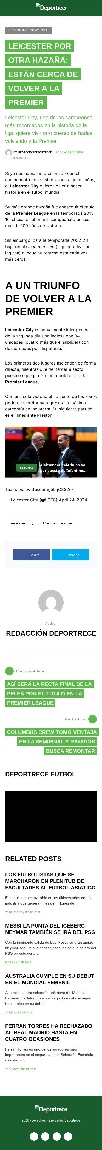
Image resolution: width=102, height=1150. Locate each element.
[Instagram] (57, 1136)
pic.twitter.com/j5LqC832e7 (46, 489)
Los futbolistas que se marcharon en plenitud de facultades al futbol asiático (50, 881)
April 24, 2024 (73, 499)
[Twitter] (68, 1136)
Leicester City (21, 523)
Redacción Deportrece (51, 633)
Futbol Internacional (29, 30)
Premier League (57, 523)
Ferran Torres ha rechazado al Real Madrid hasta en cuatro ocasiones (48, 1032)
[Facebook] (34, 1136)
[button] (6, 8)
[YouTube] (45, 1136)
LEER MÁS (26, 468)
